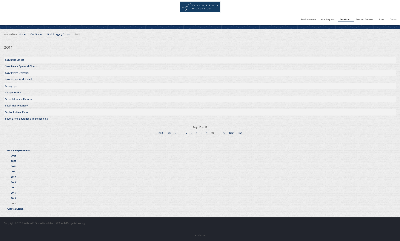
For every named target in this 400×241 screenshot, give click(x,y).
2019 (13, 177)
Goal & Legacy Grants (18, 150)
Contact (393, 19)
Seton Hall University (16, 105)
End (240, 132)
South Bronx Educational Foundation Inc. (26, 118)
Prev (169, 132)
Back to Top (200, 235)
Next (231, 132)
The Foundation (308, 19)
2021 (13, 166)
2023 (13, 155)
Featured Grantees (364, 19)
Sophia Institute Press (16, 112)
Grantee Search (15, 208)
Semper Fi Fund (13, 92)
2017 (13, 187)
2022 (13, 161)
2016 (13, 193)
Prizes (381, 19)
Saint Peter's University (17, 72)
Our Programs (328, 19)
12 (224, 132)
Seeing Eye (11, 85)
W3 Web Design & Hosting (70, 223)
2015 (13, 198)
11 (219, 132)
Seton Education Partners (18, 99)
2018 (13, 182)
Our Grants (345, 19)
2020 (13, 171)
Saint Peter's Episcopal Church (21, 66)
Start (160, 132)
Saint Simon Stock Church (18, 79)
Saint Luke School (14, 59)
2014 (13, 203)
